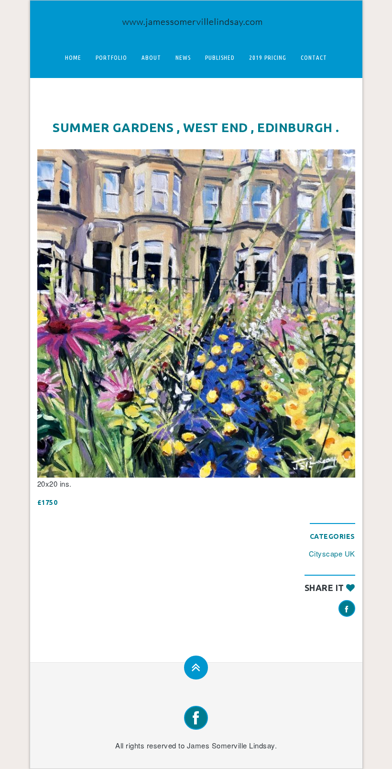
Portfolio (111, 57)
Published (220, 57)
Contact (314, 57)
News (183, 57)
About (151, 57)
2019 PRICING (267, 57)
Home (73, 57)
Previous (51, 313)
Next (341, 313)
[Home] (196, 19)
